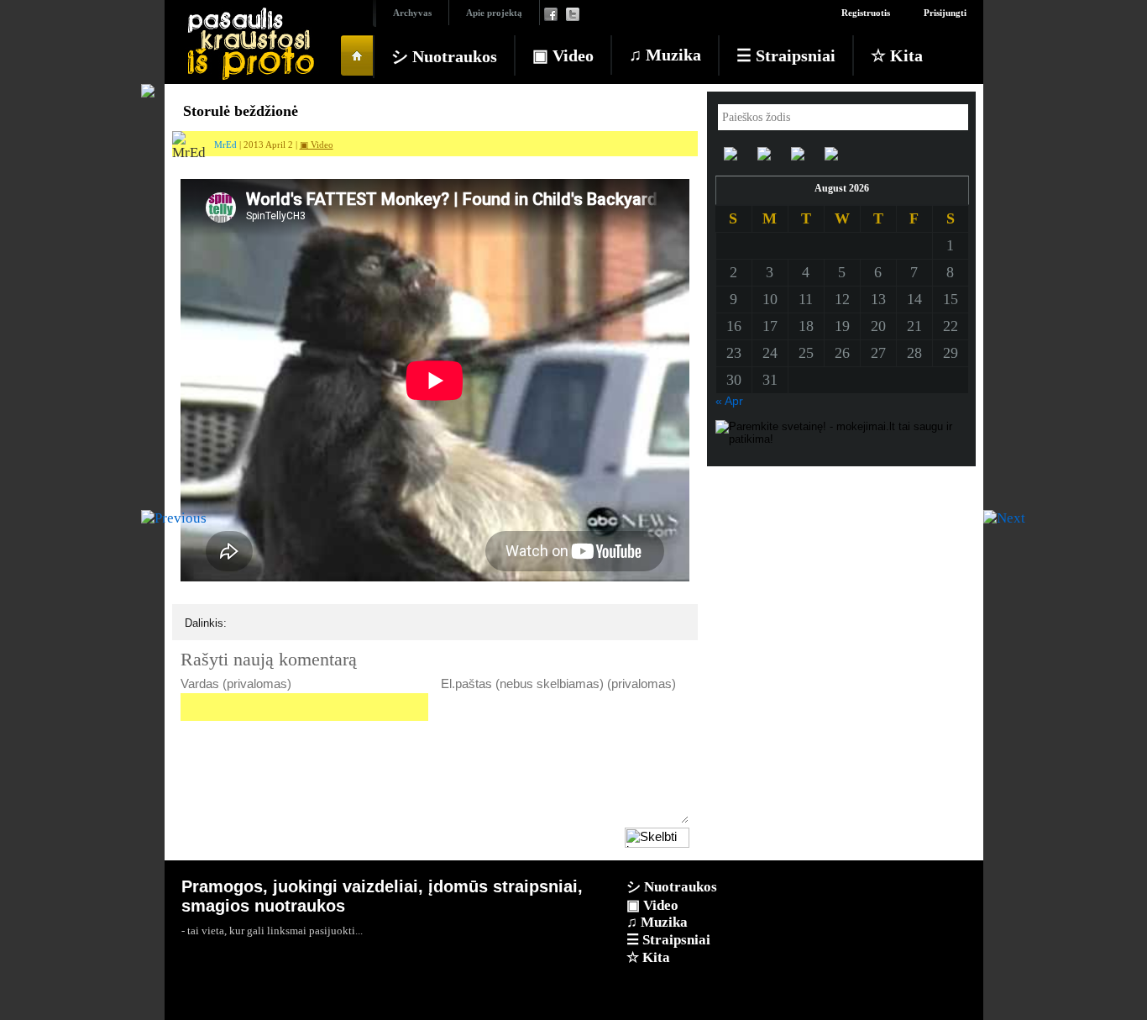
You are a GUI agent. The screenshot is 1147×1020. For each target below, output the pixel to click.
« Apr (729, 400)
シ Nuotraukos (444, 56)
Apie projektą (494, 13)
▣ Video (563, 55)
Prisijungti (945, 13)
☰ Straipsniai (785, 55)
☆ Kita (897, 55)
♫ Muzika (665, 54)
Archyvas (412, 13)
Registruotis (865, 13)
